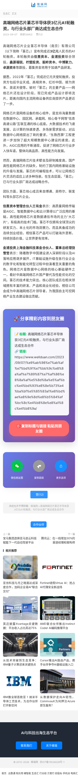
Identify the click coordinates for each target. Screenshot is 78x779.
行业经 (43, 773)
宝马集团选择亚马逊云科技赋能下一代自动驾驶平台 (20, 540)
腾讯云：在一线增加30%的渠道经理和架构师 (58, 540)
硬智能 (27, 773)
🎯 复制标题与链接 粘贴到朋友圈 (39, 428)
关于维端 (51, 745)
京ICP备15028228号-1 (52, 762)
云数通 (11, 773)
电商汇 (74, 773)
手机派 (66, 773)
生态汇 (6, 13)
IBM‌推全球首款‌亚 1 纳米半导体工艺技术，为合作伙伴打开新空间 (20, 701)
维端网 (39, 5)
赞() (39, 34)
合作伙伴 (38, 524)
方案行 (50, 773)
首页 (4, 773)
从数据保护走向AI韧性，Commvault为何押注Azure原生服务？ (57, 701)
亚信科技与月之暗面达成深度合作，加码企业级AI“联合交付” (20, 587)
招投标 (58, 773)
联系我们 (26, 745)
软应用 (19, 773)
